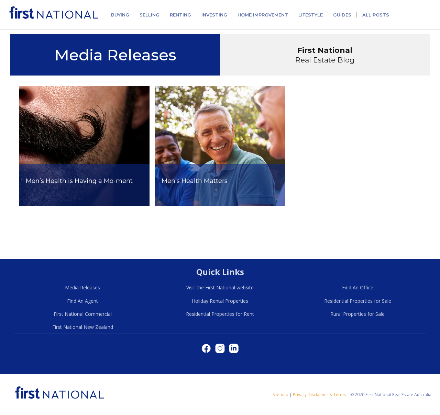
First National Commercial (83, 314)
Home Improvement (263, 15)
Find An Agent (82, 301)
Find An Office (357, 287)
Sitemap (280, 394)
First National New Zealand (82, 327)
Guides (342, 15)
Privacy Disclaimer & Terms (319, 394)
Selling (150, 15)
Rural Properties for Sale (357, 314)
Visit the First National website (220, 287)
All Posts (375, 15)
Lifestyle (310, 15)
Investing (214, 15)
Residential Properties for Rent (220, 314)
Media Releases (82, 287)
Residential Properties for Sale (357, 301)
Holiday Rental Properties (220, 301)
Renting (180, 15)
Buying (120, 15)
